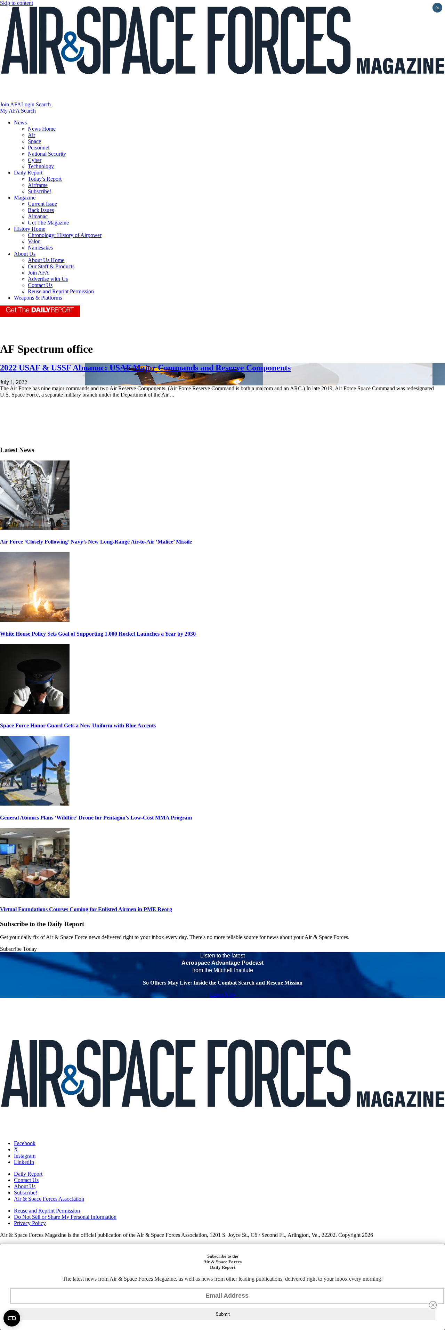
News (20, 122)
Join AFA (10, 104)
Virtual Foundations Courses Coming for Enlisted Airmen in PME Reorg (86, 909)
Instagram (24, 1156)
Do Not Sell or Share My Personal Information (65, 1217)
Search (43, 104)
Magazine (24, 198)
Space (34, 141)
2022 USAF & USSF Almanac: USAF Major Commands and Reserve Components (145, 367)
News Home (42, 129)
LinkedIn (24, 1162)
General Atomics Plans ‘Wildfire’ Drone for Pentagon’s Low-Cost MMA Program (96, 818)
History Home (29, 229)
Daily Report (28, 173)
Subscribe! (39, 191)
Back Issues (41, 210)
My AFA (9, 111)
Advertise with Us (48, 279)
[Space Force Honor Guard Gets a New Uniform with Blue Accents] (35, 712)
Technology (41, 166)
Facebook (24, 1143)
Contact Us (40, 285)
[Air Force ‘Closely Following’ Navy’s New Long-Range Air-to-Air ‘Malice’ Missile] (35, 528)
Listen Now (223, 994)
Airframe (38, 185)
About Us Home (46, 260)
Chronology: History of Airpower (65, 235)
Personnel (38, 147)
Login (27, 104)
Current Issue (42, 204)
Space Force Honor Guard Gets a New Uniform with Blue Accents (78, 725)
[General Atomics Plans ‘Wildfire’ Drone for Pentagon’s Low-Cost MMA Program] (35, 804)
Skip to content (16, 3)
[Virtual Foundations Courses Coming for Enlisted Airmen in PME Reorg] (35, 896)
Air (31, 135)
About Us (24, 254)
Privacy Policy (30, 1223)
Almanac (38, 216)
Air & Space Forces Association (49, 1199)
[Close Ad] (432, 1305)
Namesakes (40, 248)
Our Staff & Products (51, 266)
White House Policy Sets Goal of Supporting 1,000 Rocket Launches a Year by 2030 (98, 634)
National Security (47, 154)
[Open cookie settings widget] (11, 1318)
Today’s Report (45, 179)
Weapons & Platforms (38, 298)
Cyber (34, 160)
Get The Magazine (48, 223)
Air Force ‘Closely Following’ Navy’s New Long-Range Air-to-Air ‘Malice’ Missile (96, 542)
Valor (34, 241)
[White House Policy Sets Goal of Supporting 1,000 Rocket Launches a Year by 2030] (35, 620)
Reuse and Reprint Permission (61, 291)
